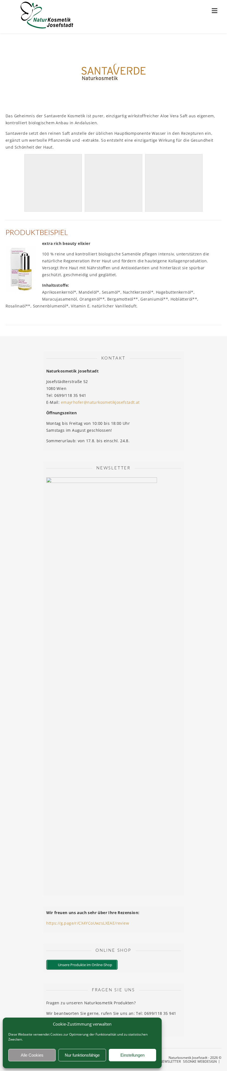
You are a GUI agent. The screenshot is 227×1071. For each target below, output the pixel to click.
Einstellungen (132, 1055)
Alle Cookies (32, 1055)
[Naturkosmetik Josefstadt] (47, 16)
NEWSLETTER (170, 1061)
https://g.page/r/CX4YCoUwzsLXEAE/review (87, 923)
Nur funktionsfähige (82, 1055)
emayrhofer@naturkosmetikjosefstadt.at (100, 402)
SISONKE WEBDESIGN (200, 1061)
